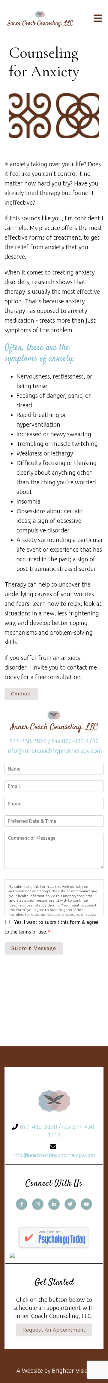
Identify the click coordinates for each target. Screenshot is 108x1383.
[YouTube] (86, 1204)
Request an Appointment (54, 1330)
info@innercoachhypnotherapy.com (54, 750)
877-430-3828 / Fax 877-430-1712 (54, 740)
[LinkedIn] (54, 1204)
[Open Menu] (98, 19)
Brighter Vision (72, 1370)
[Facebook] (21, 1204)
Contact (21, 694)
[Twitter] (70, 1204)
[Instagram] (38, 1204)
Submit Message (33, 948)
